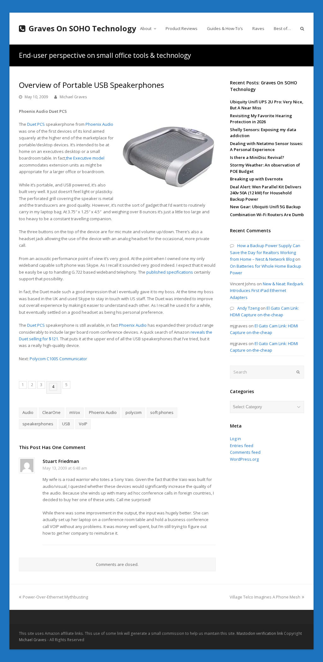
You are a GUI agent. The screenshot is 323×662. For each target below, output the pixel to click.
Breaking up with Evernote (256, 179)
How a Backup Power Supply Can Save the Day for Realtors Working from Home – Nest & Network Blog (265, 252)
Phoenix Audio (99, 124)
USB (66, 424)
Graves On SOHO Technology (82, 28)
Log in (235, 438)
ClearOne (51, 412)
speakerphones (37, 424)
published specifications (169, 272)
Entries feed (241, 445)
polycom (134, 412)
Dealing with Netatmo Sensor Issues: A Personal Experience (266, 147)
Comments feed (245, 452)
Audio (27, 412)
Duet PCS (36, 124)
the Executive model (85, 158)
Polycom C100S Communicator (58, 358)
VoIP (83, 424)
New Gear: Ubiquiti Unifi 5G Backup (265, 207)
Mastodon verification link (260, 633)
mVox (74, 412)
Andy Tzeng (248, 308)
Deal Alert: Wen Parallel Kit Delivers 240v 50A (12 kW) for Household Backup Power (265, 193)
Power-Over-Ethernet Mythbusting (55, 597)
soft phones (161, 412)
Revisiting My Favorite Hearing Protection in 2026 (261, 119)
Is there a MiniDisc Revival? (257, 157)
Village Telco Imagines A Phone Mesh (265, 597)
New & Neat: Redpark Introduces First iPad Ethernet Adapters (266, 290)
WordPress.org (244, 459)
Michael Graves (73, 97)
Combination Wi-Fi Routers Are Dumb (267, 214)
